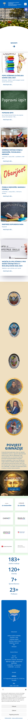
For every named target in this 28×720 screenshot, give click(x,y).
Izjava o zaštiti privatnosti (17, 718)
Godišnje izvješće (14, 639)
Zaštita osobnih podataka (14, 635)
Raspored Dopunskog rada (12, 224)
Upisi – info (14, 657)
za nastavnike (6, 505)
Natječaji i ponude (14, 643)
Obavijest (14, 646)
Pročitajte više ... (8, 84)
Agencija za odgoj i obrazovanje (14, 661)
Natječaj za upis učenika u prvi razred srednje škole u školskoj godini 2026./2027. (14, 264)
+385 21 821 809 (14, 686)
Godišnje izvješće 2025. (15, 641)
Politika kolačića (8, 718)
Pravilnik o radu (14, 637)
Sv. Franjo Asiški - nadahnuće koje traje (14, 479)
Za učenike (21, 505)
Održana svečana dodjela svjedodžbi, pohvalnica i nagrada (12, 152)
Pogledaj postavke (14, 714)
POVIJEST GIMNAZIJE (14, 447)
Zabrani (14, 710)
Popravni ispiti (7, 113)
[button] (26, 9)
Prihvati (14, 706)
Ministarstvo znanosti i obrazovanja (14, 659)
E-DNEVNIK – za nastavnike (14, 665)
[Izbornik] (25, 4)
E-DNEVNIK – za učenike (14, 667)
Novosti (14, 656)
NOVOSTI (14, 43)
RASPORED (14, 663)
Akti (14, 644)
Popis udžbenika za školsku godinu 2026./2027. (13, 77)
